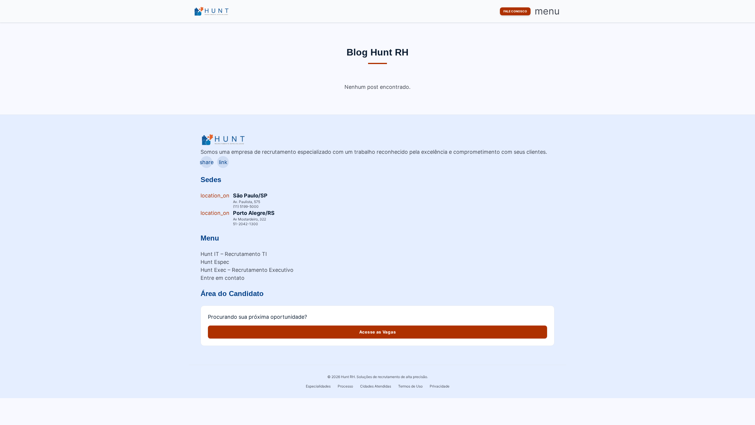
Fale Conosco (515, 11)
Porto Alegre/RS (254, 213)
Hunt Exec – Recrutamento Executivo (247, 270)
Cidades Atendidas (375, 386)
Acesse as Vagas (377, 331)
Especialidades (318, 386)
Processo (345, 386)
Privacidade (439, 386)
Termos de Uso (410, 386)
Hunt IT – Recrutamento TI (234, 254)
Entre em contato (222, 278)
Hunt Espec (215, 262)
